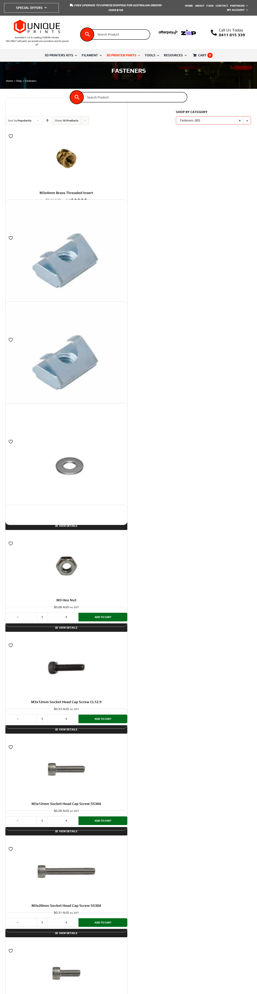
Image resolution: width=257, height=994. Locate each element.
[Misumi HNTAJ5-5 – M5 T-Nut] (66, 362)
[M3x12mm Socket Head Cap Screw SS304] (66, 769)
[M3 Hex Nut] (66, 566)
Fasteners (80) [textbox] (210, 120)
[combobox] (213, 120)
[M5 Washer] (66, 464)
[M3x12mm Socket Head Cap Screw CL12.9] (66, 667)
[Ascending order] (47, 120)
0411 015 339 (232, 34)
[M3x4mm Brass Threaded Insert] (66, 158)
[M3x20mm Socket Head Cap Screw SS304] (66, 871)
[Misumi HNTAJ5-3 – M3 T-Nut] (66, 260)
